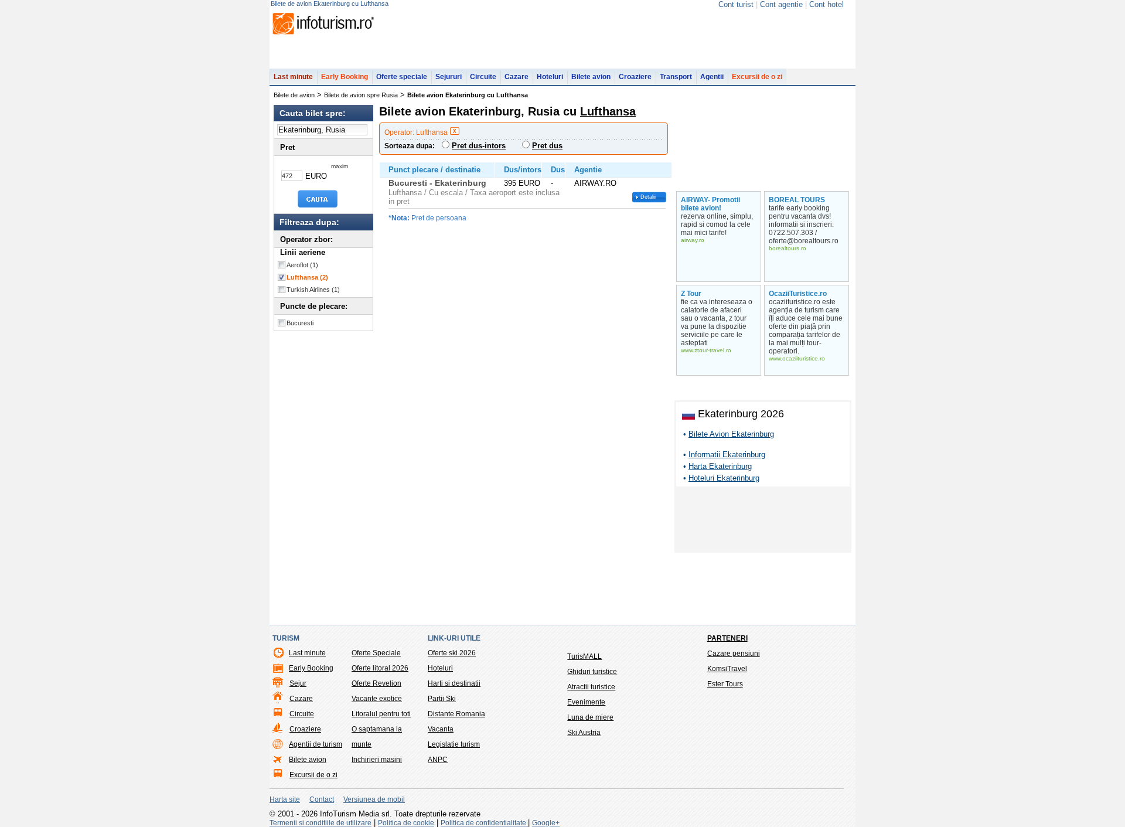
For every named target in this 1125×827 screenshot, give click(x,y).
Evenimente (586, 702)
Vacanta (441, 729)
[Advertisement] (762, 521)
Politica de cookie (406, 823)
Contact (321, 799)
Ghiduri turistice (592, 672)
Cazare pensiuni (733, 653)
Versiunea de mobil (374, 799)
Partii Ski (442, 699)
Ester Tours (725, 684)
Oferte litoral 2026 (380, 668)
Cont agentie (781, 4)
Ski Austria (584, 733)
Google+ (546, 823)
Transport (676, 77)
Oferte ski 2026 (452, 653)
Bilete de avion (294, 94)
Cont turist (736, 4)
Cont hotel (826, 4)
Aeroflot (302, 264)
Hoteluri (550, 77)
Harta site (285, 799)
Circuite (483, 77)
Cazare (516, 77)
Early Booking (344, 77)
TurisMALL (584, 656)
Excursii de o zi (757, 77)
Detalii (648, 197)
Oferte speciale (401, 77)
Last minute (293, 77)
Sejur (297, 683)
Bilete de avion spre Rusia (361, 94)
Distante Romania (456, 714)
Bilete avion (591, 77)
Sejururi (448, 77)
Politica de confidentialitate (484, 823)
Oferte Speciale (376, 653)
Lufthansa (307, 277)
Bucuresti (300, 322)
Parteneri (727, 638)
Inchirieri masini (377, 759)
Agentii (712, 77)
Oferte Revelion (376, 683)
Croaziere (635, 77)
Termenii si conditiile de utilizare (320, 823)
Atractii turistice (591, 687)
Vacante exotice (377, 699)
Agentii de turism (315, 744)
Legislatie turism (454, 744)
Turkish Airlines (313, 289)
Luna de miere (590, 717)
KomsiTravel (727, 669)
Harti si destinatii (454, 683)
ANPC (438, 759)
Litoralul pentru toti (381, 714)
